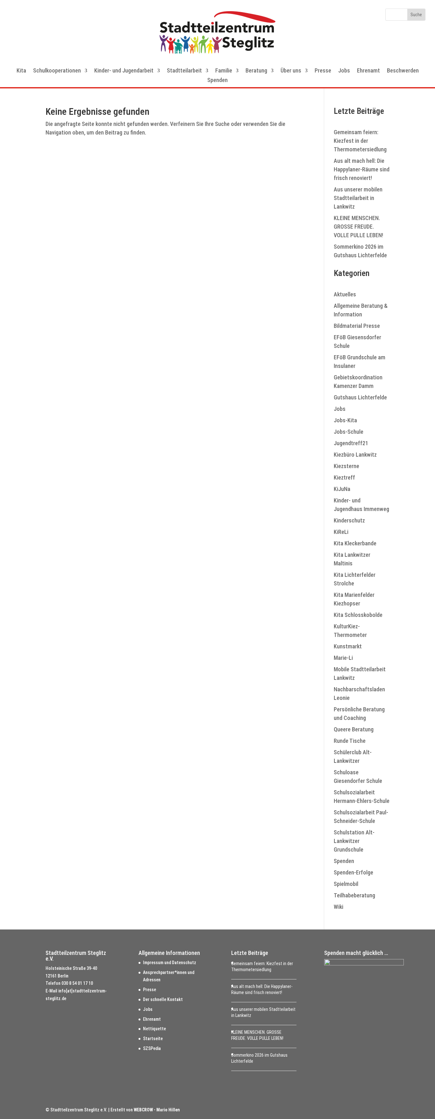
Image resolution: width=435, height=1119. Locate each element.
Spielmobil (346, 884)
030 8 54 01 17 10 (77, 983)
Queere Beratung (354, 729)
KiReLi (341, 531)
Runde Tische (350, 740)
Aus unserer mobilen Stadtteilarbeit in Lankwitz (358, 198)
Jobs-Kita (345, 420)
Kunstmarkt (348, 646)
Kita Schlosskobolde (358, 614)
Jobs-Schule (348, 431)
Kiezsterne (346, 466)
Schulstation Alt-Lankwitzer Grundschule (354, 841)
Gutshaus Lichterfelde (360, 397)
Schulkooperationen (57, 71)
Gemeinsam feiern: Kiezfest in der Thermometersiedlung (360, 141)
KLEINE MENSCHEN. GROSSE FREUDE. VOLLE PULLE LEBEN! (358, 226)
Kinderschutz (349, 520)
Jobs (344, 71)
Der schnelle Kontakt (163, 999)
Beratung (256, 71)
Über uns (291, 71)
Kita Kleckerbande (355, 543)
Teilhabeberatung (354, 895)
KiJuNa (342, 489)
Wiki (338, 906)
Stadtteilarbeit (184, 71)
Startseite (153, 1038)
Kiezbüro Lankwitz (355, 454)
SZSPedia (152, 1048)
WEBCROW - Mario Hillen (157, 1109)
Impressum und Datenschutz (169, 962)
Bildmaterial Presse (357, 325)
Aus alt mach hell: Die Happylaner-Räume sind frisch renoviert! (361, 169)
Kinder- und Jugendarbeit (123, 71)
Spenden (217, 80)
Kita (21, 71)
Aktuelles (345, 294)
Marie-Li (343, 657)
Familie (223, 71)
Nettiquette (154, 1028)
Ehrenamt (368, 71)
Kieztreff (344, 477)
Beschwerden (403, 71)
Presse (323, 71)
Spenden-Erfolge (353, 872)
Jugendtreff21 (351, 443)
